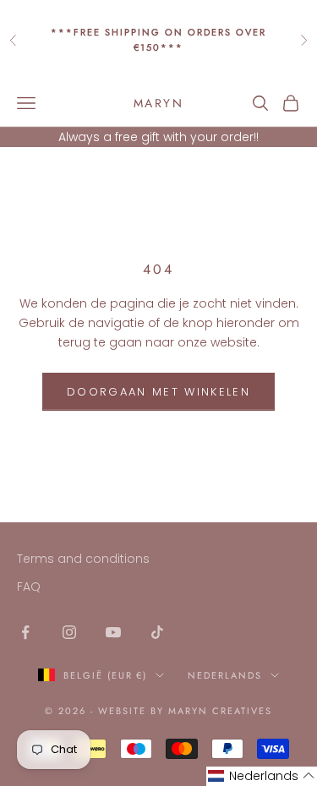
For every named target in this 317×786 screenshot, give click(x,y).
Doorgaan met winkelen (158, 392)
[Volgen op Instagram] (69, 632)
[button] (261, 776)
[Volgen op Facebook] (25, 632)
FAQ (29, 586)
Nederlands (225, 675)
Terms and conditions (83, 558)
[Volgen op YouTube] (113, 632)
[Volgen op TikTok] (157, 632)
